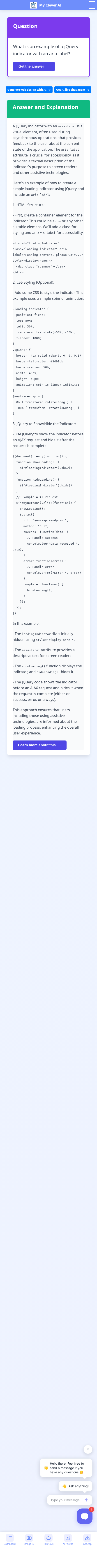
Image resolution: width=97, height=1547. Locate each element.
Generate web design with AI (26, 90)
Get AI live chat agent (70, 90)
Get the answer (31, 66)
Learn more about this (37, 745)
